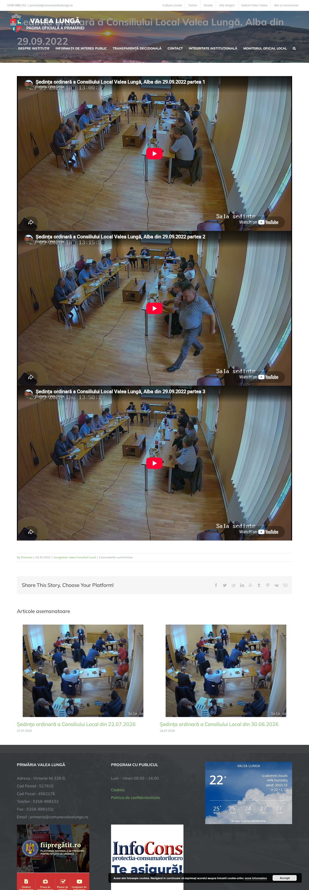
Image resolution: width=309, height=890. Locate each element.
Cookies (118, 789)
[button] (294, 48)
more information (256, 878)
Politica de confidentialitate (135, 797)
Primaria (26, 557)
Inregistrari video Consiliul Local (75, 557)
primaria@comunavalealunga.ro (51, 5)
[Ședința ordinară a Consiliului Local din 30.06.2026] (226, 627)
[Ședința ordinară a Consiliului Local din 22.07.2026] (83, 627)
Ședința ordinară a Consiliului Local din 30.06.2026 (219, 724)
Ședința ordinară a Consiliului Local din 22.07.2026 (76, 724)
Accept (285, 878)
